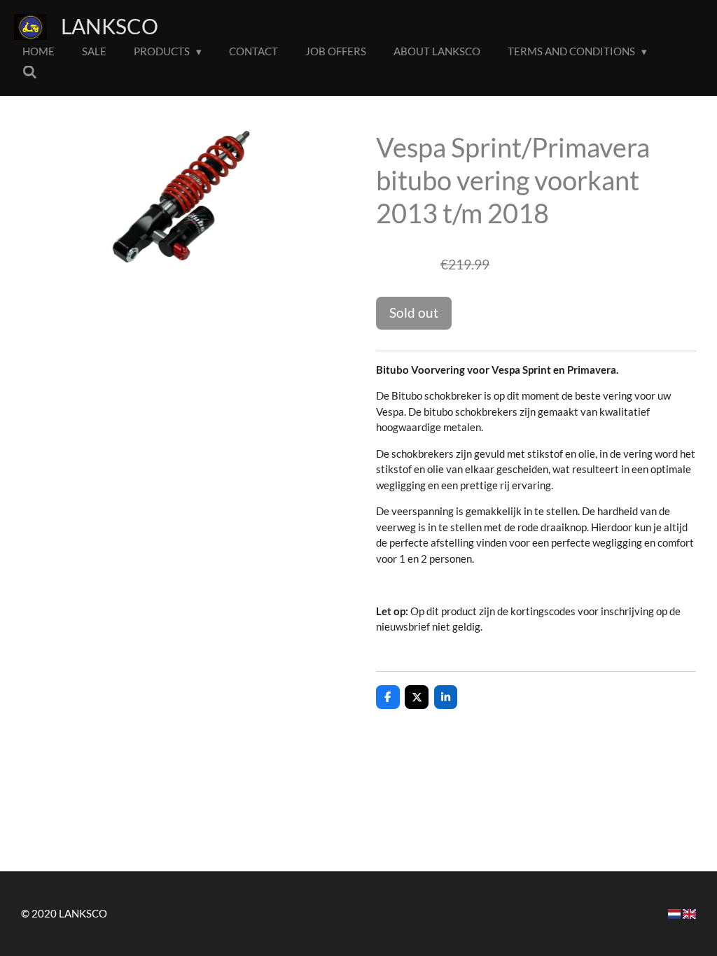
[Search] (30, 72)
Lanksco (109, 25)
